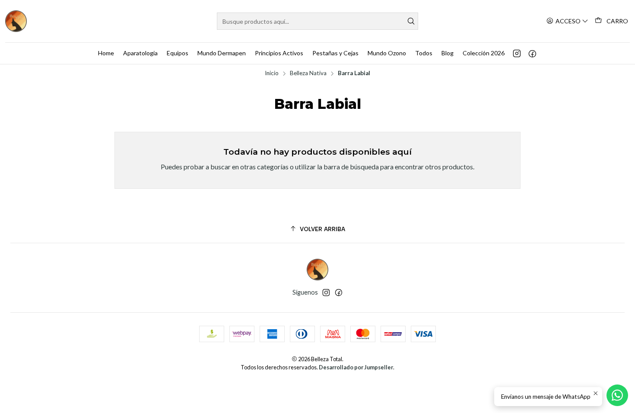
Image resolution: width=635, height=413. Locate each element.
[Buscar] (410, 21)
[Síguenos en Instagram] (516, 53)
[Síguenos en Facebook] (532, 53)
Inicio (272, 73)
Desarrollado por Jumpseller (356, 367)
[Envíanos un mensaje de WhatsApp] (617, 395)
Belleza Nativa (308, 73)
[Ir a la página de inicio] (16, 21)
